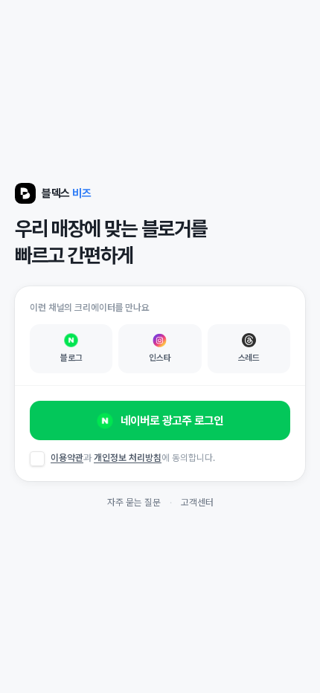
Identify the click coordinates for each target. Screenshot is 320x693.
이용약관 (67, 457)
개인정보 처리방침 (127, 457)
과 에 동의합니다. (133, 457)
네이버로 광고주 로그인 (172, 420)
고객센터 (197, 502)
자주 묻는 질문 (134, 502)
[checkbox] (37, 458)
